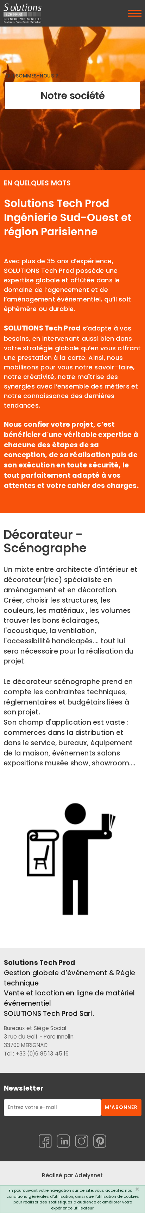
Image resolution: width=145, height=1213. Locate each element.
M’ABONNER (121, 1107)
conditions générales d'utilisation (39, 1196)
